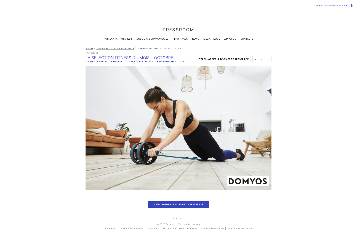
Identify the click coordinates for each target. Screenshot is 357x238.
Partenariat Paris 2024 (118, 38)
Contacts (246, 38)
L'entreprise (110, 228)
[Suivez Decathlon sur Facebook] (180, 218)
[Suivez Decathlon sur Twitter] (176, 218)
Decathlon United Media (131, 228)
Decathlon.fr (153, 228)
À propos (230, 38)
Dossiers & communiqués (152, 38)
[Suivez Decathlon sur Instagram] (183, 218)
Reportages (180, 38)
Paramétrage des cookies (241, 228)
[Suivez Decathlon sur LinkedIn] (173, 218)
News (195, 38)
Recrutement (169, 228)
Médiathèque (211, 38)
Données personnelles (212, 228)
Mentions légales (188, 228)
